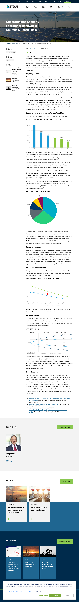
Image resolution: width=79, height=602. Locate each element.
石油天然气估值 (11, 52)
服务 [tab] (27, 7)
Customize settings (43, 595)
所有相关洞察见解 (64, 541)
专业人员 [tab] (60, 7)
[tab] (13, 7)
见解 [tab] (51, 7)
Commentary (15, 43)
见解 (10, 43)
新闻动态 (26, 1)
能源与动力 (10, 60)
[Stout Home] (13, 7)
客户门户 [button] (52, 1)
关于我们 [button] (19, 1)
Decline (67, 595)
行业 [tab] (35, 7)
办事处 (40, 1)
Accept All (55, 595)
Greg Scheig (32, 48)
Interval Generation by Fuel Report (39, 408)
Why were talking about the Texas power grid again (44, 404)
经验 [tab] (43, 7)
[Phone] (11, 460)
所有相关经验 (66, 481)
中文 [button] (60, 1)
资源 (46, 1)
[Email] (7, 460)
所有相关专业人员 (64, 427)
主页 (7, 43)
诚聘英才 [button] (33, 1)
